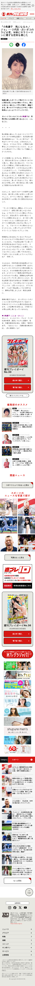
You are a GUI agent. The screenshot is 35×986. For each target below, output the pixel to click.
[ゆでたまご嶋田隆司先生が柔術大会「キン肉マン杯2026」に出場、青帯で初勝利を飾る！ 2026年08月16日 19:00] (26, 507)
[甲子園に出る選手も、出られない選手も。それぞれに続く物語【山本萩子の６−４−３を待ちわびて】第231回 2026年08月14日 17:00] (26, 525)
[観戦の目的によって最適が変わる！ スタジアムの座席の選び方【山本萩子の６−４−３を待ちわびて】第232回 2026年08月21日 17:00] (8, 507)
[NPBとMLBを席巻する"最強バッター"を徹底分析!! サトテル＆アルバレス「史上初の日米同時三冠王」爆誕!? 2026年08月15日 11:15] (8, 525)
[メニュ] (32, 14)
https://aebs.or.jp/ (16, 923)
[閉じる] (33, 5)
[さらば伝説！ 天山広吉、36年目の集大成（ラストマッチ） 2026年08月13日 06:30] (8, 542)
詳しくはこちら (16, 8)
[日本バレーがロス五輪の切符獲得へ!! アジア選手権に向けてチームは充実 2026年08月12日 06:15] (26, 542)
